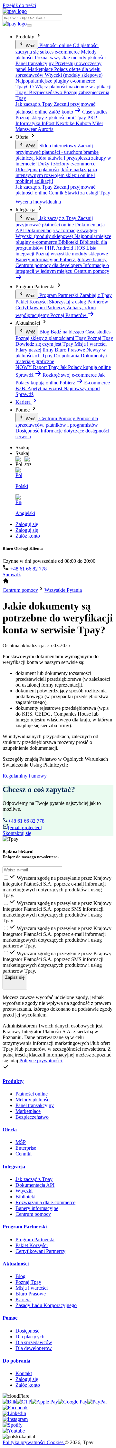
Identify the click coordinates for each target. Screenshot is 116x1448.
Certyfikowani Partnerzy (40, 1251)
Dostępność (27, 1331)
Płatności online (31, 1093)
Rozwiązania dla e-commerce (45, 1202)
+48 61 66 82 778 (28, 568)
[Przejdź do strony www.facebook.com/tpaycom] (15, 1407)
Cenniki (23, 1153)
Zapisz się (14, 977)
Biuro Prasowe (30, 1293)
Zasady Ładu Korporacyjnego (46, 1305)
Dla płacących (29, 1336)
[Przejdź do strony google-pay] (72, 1401)
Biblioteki (25, 1196)
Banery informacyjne (36, 1208)
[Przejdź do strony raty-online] (97, 1401)
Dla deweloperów (33, 1348)
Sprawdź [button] (25, 375)
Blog (20, 1276)
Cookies (56, 1442)
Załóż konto (27, 536)
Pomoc (10, 1318)
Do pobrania (16, 1361)
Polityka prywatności (25, 1442)
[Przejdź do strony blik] (9, 1401)
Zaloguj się (26, 524)
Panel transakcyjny (34, 1105)
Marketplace (28, 1111)
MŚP (20, 1142)
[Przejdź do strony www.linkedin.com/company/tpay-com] (14, 1413)
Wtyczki (24, 1191)
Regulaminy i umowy (25, 776)
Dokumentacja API (34, 1185)
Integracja (14, 1166)
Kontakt (23, 1373)
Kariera (23, 402)
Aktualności (16, 1263)
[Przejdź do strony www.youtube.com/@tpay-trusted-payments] (14, 1430)
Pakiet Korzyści (31, 1245)
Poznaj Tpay (28, 1282)
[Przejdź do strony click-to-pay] (23, 1401)
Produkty (13, 1081)
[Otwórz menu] (29, 25)
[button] (18, 461)
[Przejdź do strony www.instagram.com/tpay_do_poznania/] (15, 1419)
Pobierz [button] (68, 382)
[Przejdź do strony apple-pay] (44, 1401)
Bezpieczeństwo (32, 1117)
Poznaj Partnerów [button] (69, 315)
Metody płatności (33, 1099)
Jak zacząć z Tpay (34, 1179)
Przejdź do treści (19, 5)
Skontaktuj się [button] (17, 833)
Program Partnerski (25, 1226)
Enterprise (25, 1148)
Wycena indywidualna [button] (38, 201)
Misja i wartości (31, 1288)
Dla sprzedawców (33, 1342)
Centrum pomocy (33, 1214)
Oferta (10, 1129)
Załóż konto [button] (61, 111)
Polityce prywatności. (41, 1060)
